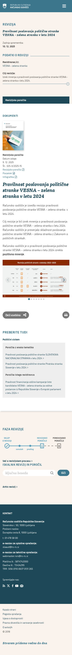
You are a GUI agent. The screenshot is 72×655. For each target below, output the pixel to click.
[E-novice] (21, 586)
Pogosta (12, 614)
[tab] (29, 299)
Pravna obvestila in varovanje (23, 622)
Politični (11, 339)
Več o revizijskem (17, 461)
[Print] (65, 314)
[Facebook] (12, 586)
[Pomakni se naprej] (64, 280)
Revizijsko (12, 169)
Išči (63, 473)
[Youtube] (16, 586)
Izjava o (13, 618)
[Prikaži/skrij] (67, 84)
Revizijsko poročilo (15, 100)
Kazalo (9, 609)
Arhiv (9, 487)
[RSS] (4, 586)
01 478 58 (11, 537)
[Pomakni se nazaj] (8, 280)
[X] (8, 586)
